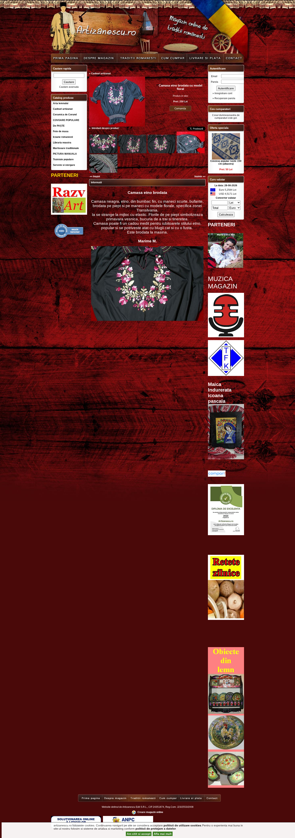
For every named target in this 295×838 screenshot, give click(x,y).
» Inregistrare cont (222, 93)
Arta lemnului (60, 103)
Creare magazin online (150, 812)
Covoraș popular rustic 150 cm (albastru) (225, 162)
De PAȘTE (59, 125)
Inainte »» (199, 176)
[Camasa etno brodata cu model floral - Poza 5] (190, 152)
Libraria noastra (62, 142)
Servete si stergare (64, 165)
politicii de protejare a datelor (155, 828)
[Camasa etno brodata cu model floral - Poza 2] (103, 152)
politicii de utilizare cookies (182, 825)
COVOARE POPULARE (66, 120)
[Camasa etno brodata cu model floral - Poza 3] (132, 152)
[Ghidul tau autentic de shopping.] (217, 475)
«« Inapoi (95, 176)
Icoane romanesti (63, 137)
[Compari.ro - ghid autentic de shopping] (69, 237)
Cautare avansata (69, 87)
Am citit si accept (139, 833)
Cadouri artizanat (63, 109)
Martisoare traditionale (66, 148)
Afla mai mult (163, 833)
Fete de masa (60, 131)
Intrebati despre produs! (105, 128)
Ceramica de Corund (65, 114)
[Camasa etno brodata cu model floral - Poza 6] (103, 172)
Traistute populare (63, 159)
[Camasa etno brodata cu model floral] (117, 125)
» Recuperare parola (224, 98)
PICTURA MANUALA (65, 153)
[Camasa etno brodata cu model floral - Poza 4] (161, 152)
